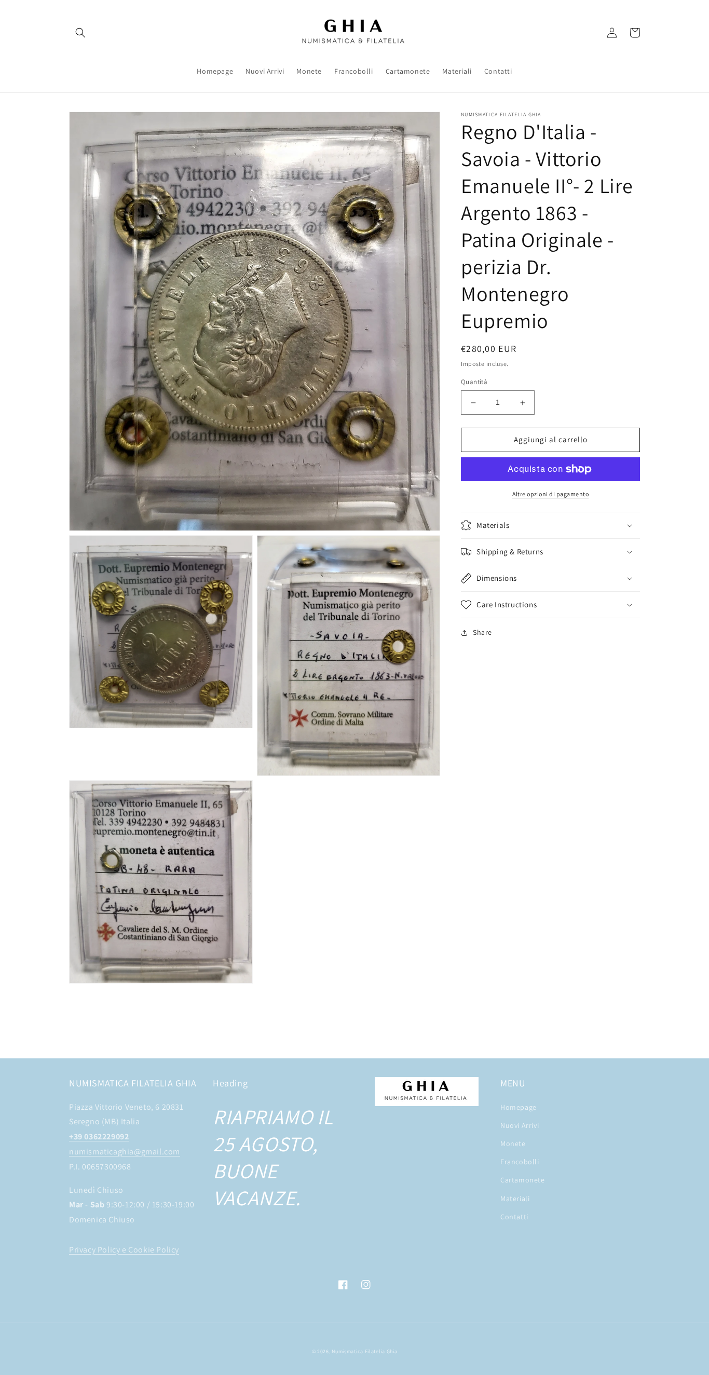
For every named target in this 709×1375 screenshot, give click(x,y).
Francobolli (519, 1161)
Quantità (474, 382)
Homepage (518, 1107)
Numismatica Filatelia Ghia (364, 1351)
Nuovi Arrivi (519, 1125)
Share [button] (482, 632)
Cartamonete (522, 1180)
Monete (513, 1143)
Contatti (514, 1216)
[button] (80, 32)
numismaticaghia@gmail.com (124, 1151)
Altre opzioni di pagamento (550, 494)
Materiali (514, 1198)
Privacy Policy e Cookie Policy (124, 1249)
